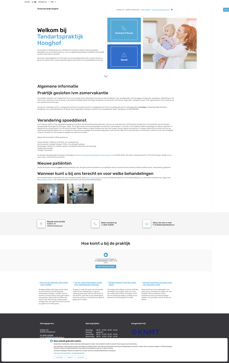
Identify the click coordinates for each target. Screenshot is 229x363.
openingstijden (95, 178)
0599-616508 (48, 335)
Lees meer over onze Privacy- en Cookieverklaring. (69, 353)
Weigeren (70, 357)
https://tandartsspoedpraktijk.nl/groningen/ (94, 155)
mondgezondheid (46, 180)
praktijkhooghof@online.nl (160, 10)
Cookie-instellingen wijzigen (105, 266)
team (88, 178)
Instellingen (59, 357)
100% (52, 2)
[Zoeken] (172, 10)
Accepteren (81, 357)
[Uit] (35, 2)
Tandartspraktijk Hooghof (47, 9)
